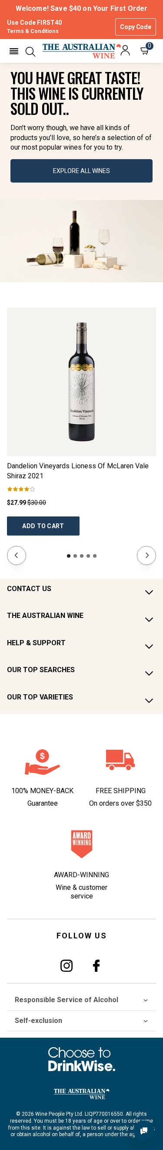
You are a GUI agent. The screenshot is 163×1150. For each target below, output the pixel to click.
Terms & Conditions (33, 31)
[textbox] (81, 111)
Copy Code (135, 26)
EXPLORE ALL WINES (81, 170)
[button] (14, 51)
